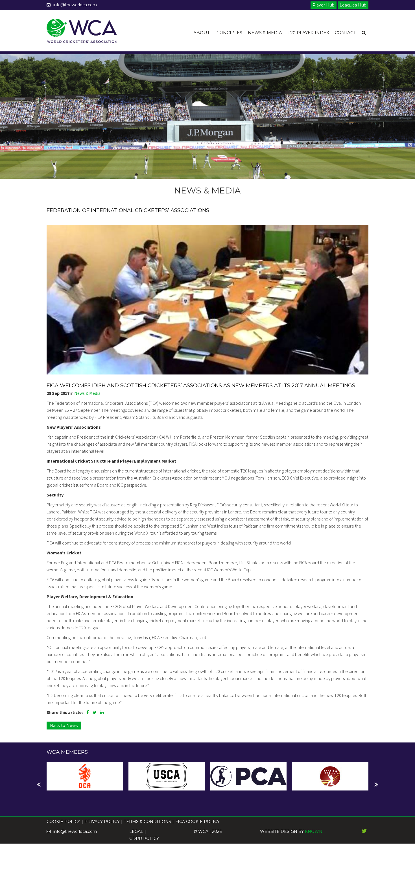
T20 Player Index (308, 32)
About (201, 32)
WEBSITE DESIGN (278, 831)
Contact (345, 32)
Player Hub (324, 5)
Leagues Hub (353, 5)
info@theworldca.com (75, 4)
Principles (228, 32)
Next (51, 784)
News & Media (265, 32)
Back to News (64, 725)
